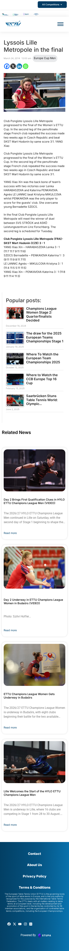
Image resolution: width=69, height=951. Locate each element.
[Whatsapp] (25, 66)
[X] (13, 66)
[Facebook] (7, 66)
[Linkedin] (19, 66)
